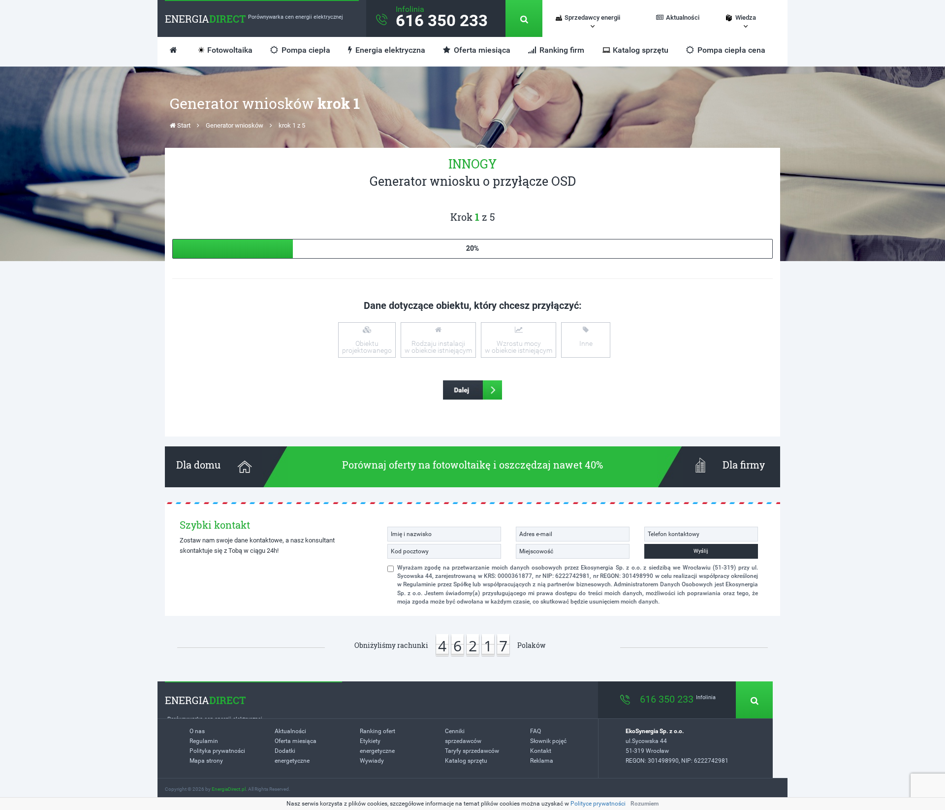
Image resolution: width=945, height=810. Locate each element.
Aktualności (682, 17)
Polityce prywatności (598, 803)
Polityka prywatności (217, 750)
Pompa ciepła (305, 50)
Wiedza (745, 17)
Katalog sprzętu (640, 50)
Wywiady (372, 760)
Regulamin (203, 741)
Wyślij (700, 551)
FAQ (535, 731)
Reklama (541, 760)
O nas (197, 731)
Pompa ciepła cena (730, 50)
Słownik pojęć (548, 741)
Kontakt (540, 750)
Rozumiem (644, 803)
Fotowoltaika (229, 50)
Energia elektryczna (389, 50)
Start (183, 125)
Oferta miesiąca (481, 50)
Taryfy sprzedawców (472, 750)
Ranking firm (560, 50)
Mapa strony (206, 760)
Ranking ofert (377, 731)
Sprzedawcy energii (592, 17)
